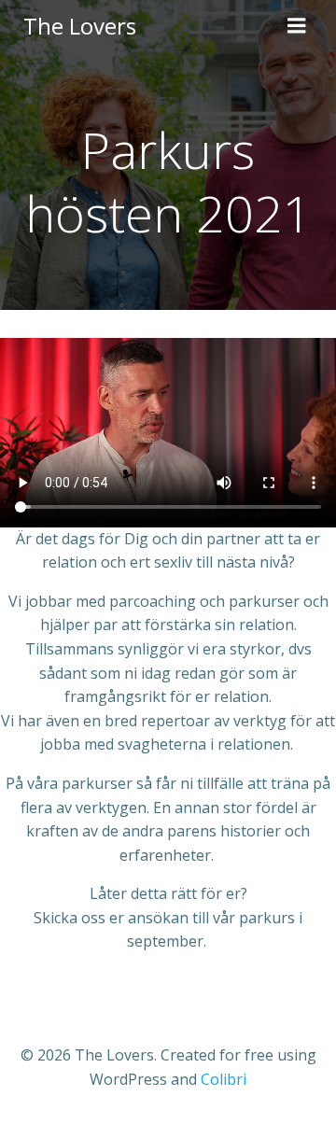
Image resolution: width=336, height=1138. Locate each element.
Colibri (223, 1079)
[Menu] (297, 26)
